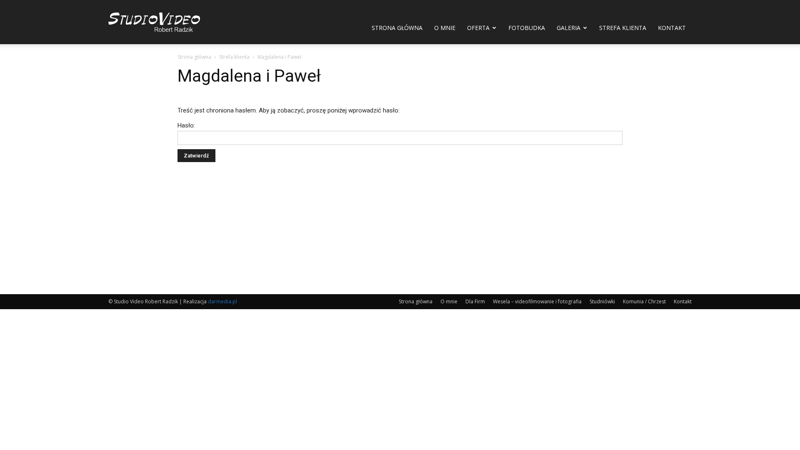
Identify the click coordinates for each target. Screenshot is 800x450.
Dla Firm (475, 301)
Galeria (568, 28)
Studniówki (602, 301)
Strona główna (397, 28)
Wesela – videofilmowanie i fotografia (537, 301)
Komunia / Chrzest (644, 301)
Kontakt (672, 28)
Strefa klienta (622, 28)
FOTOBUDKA (526, 28)
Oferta (478, 28)
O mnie (444, 28)
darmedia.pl (222, 301)
